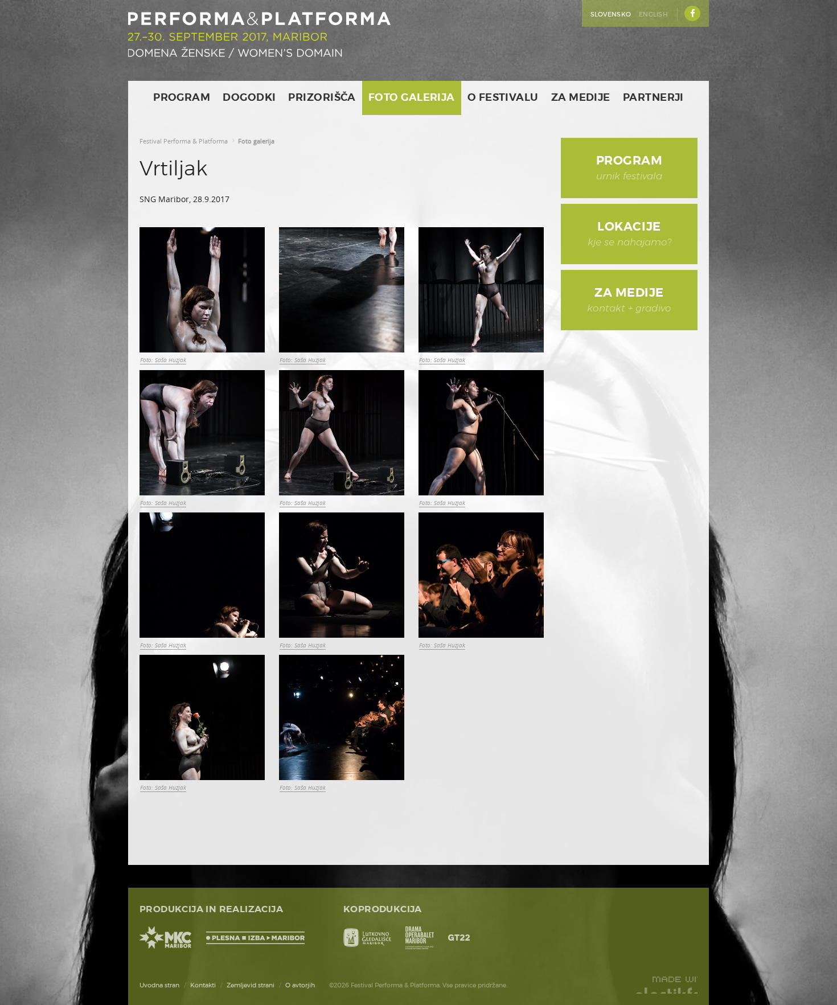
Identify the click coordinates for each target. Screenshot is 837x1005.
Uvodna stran (159, 985)
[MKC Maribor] (166, 938)
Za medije (580, 98)
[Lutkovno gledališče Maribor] (367, 938)
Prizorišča (322, 98)
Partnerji (653, 98)
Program (181, 98)
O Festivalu (503, 98)
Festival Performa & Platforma (184, 141)
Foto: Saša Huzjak (163, 360)
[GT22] (459, 938)
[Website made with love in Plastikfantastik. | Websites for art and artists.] (666, 985)
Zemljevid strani (250, 985)
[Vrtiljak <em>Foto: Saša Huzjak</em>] (202, 289)
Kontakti (203, 985)
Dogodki (249, 98)
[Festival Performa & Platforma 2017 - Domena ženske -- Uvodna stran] (259, 34)
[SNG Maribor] (419, 938)
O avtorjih (300, 985)
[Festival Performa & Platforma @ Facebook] (692, 13)
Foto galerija (411, 98)
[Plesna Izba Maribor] (257, 938)
